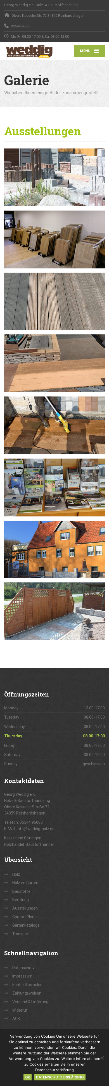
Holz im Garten (25, 882)
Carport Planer (25, 917)
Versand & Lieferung (30, 1002)
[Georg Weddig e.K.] (29, 51)
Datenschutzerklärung (60, 1077)
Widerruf (20, 1010)
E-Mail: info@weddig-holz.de (29, 829)
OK (27, 1077)
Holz (16, 874)
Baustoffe (21, 891)
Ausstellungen (25, 908)
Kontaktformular (27, 985)
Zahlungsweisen (26, 993)
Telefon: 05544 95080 (23, 822)
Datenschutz (23, 967)
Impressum (22, 976)
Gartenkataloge (26, 925)
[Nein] (102, 1058)
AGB (16, 1018)
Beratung (20, 900)
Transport (21, 934)
